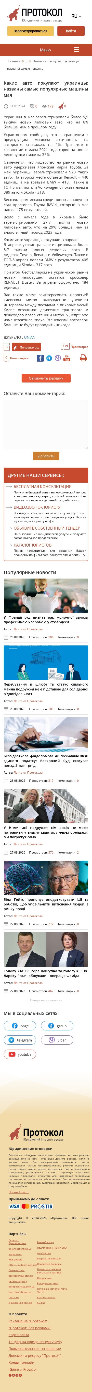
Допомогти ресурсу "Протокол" (35, 1355)
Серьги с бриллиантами (17, 1242)
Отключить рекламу (46, 378)
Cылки (41, 1302)
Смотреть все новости (46, 1000)
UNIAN (29, 337)
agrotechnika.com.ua (21, 1275)
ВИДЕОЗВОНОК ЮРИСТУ (37, 507)
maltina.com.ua (46, 1297)
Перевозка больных (49, 1264)
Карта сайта (19, 1334)
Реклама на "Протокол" (28, 1321)
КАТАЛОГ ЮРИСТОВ (33, 545)
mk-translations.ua (20, 1292)
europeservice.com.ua (22, 1286)
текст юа (14, 1297)
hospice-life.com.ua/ (49, 1258)
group (62, 1026)
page (25, 1026)
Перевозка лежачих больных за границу (49, 1271)
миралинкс (15, 1254)
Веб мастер (15, 1259)
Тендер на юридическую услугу (35, 1341)
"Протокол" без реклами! (30, 1328)
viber (62, 1040)
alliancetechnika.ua (20, 1248)
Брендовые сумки (47, 1283)
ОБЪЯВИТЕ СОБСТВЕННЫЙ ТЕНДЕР (47, 528)
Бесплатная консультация (42, 486)
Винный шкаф (45, 1242)
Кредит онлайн (21, 1362)
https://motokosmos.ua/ (23, 1265)
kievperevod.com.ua (20, 1302)
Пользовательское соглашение (35, 1348)
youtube (24, 1054)
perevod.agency (18, 1281)
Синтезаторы (17, 1270)
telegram (24, 1040)
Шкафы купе (44, 1278)
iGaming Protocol (23, 1369)
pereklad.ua (44, 1253)
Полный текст (19, 1192)
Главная (14, 61)
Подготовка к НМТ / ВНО (52, 1247)
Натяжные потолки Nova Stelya (52, 1290)
